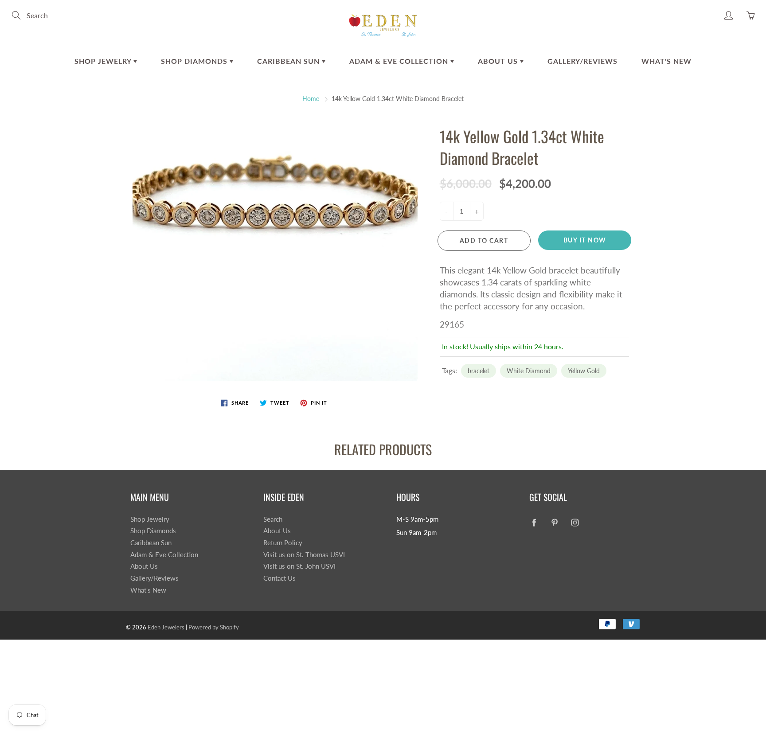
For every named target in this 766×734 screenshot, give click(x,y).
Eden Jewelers (166, 627)
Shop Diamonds (195, 61)
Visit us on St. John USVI (299, 566)
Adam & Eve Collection (399, 61)
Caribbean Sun (289, 61)
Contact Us (279, 578)
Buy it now (584, 240)
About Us (499, 61)
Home (310, 98)
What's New (666, 61)
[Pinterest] (554, 523)
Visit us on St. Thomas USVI (304, 554)
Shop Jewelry (103, 61)
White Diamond (529, 371)
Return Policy (282, 543)
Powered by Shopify (213, 627)
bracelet (478, 371)
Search (272, 519)
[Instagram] (574, 523)
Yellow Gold (584, 371)
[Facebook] (534, 523)
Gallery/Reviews (582, 61)
